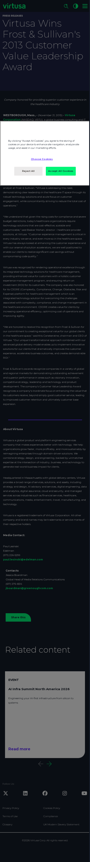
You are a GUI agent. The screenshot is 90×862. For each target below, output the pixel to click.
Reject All (28, 171)
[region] (45, 153)
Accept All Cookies (60, 171)
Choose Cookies (42, 159)
